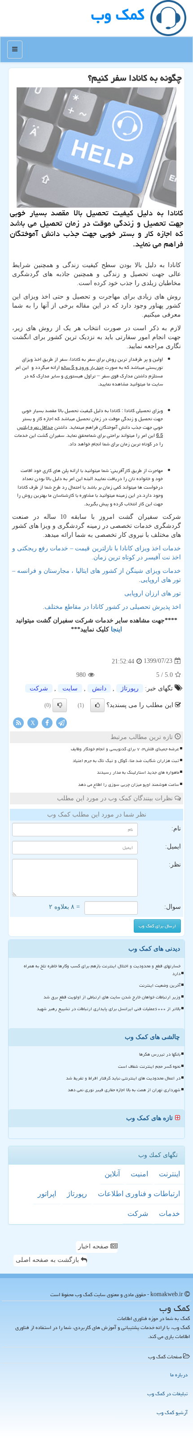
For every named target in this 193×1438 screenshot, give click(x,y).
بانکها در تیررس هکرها (159, 1054)
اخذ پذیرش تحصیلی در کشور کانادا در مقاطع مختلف (112, 606)
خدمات (169, 1213)
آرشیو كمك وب (172, 1412)
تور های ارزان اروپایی (152, 593)
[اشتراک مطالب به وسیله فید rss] (18, 722)
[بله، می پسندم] (97, 705)
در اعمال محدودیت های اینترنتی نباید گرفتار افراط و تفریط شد (123, 1078)
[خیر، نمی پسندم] (60, 705)
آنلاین (112, 1174)
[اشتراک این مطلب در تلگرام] (61, 722)
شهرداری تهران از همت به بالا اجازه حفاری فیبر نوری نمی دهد (124, 1089)
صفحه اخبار (94, 1246)
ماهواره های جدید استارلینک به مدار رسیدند (138, 772)
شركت (39, 688)
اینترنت (169, 1174)
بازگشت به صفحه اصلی (48, 1260)
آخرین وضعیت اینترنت (159, 985)
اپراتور (47, 1194)
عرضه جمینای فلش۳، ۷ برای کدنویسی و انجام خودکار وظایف (125, 748)
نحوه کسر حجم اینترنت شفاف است (149, 1066)
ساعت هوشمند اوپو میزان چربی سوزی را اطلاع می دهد (128, 784)
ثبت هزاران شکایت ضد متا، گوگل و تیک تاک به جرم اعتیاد (126, 760)
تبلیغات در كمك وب (167, 1393)
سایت (70, 688)
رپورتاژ (130, 688)
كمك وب (117, 14)
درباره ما (179, 1375)
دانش (99, 688)
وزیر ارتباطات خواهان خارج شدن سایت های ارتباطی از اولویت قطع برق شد (112, 997)
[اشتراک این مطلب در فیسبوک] (47, 722)
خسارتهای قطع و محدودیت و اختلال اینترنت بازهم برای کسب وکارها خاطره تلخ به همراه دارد (102, 970)
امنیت (139, 1174)
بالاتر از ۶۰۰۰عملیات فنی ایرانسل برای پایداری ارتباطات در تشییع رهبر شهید (108, 1008)
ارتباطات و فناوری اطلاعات (139, 1194)
